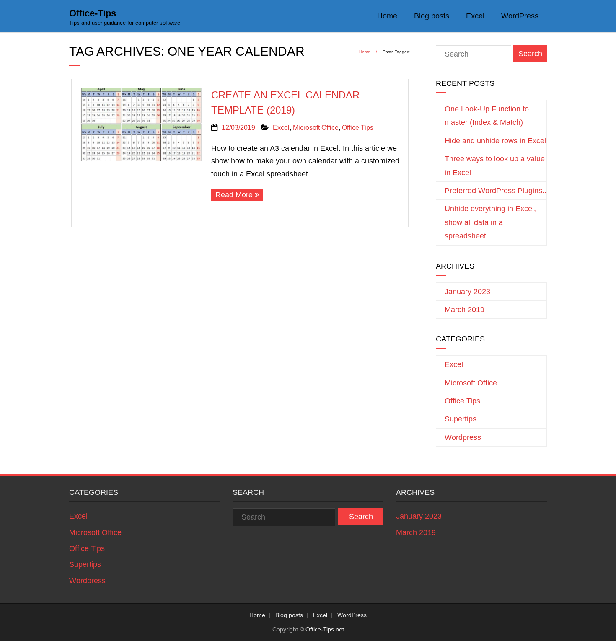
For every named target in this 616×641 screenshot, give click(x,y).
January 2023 (467, 291)
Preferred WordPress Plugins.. (495, 190)
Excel (475, 16)
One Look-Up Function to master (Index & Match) (487, 116)
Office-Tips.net (324, 629)
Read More (234, 195)
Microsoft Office (316, 127)
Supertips (460, 419)
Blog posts (431, 16)
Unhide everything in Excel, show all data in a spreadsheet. (490, 222)
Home (387, 16)
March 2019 (464, 309)
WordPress (519, 16)
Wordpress (463, 437)
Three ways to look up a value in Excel (495, 165)
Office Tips (357, 127)
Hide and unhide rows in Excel (495, 141)
